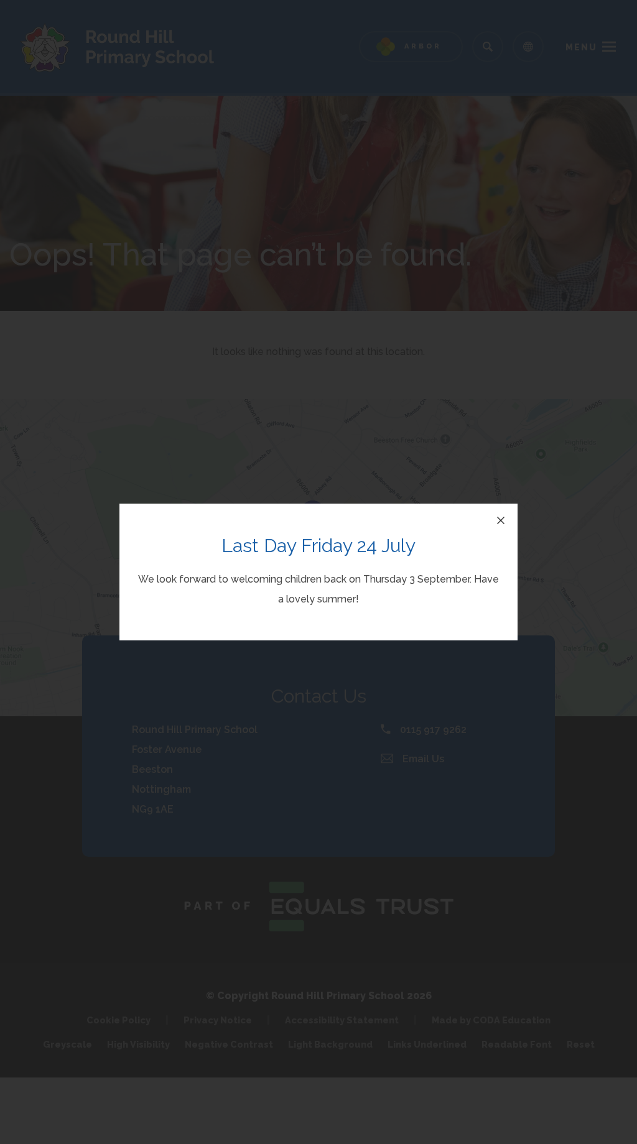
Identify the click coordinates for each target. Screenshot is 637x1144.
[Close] (500, 520)
